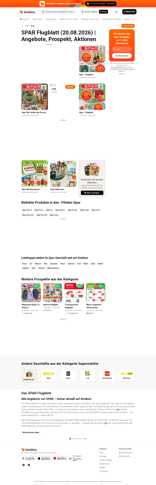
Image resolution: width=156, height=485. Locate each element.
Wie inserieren (125, 452)
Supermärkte (38, 19)
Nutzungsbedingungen (119, 67)
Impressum (104, 463)
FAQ (101, 452)
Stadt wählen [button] (91, 11)
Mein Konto (130, 12)
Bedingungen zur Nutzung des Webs (85, 481)
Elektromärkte (51, 19)
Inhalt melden (105, 460)
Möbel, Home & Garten (68, 19)
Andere (126, 19)
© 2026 (40, 481)
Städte (102, 467)
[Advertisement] (49, 62)
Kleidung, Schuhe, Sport (90, 19)
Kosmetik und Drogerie (111, 19)
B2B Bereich (124, 456)
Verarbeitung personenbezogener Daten (122, 70)
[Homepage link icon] (70, 439)
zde (118, 409)
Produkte (103, 471)
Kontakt (103, 456)
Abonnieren (129, 26)
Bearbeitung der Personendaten (111, 481)
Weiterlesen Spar (30, 432)
